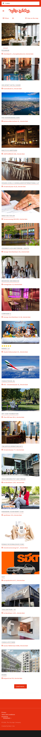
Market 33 (6, 348)
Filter (6, 18)
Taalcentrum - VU (9, 610)
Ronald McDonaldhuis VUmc (13, 544)
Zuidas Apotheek (8, 642)
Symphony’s (6, 314)
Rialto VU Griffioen (9, 150)
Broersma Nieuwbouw (10, 281)
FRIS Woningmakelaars (11, 118)
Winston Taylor (8, 216)
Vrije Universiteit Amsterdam (13, 479)
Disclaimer (5, 717)
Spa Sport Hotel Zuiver (11, 85)
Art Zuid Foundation (10, 414)
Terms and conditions (8, 714)
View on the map (32, 18)
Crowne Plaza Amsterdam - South (15, 248)
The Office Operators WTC (12, 446)
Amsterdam (7, 718)
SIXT (3, 577)
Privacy (4, 712)
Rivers (4, 675)
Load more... (20, 686)
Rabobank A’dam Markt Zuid (13, 512)
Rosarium (5, 50)
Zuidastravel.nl (8, 381)
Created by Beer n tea (8, 726)
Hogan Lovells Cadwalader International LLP (20, 183)
